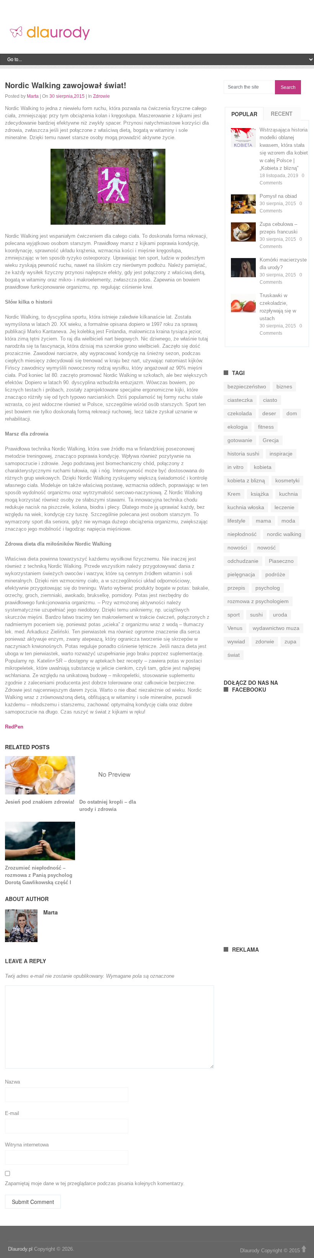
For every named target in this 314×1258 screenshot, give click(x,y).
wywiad (236, 641)
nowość (266, 547)
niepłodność (242, 534)
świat (233, 655)
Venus (234, 628)
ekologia (237, 427)
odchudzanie (242, 561)
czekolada (239, 413)
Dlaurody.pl (20, 1249)
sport (233, 615)
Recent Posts (282, 120)
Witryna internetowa (27, 1145)
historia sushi (243, 454)
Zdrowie (101, 96)
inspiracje (281, 454)
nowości (237, 547)
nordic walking (284, 534)
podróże (275, 574)
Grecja (271, 440)
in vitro (235, 467)
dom (291, 413)
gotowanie (239, 440)
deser (269, 413)
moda (288, 521)
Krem (233, 494)
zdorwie (264, 641)
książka (260, 494)
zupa (290, 641)
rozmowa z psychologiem (258, 601)
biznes (284, 386)
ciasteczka (240, 400)
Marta (33, 96)
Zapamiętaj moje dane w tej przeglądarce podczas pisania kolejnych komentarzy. (95, 1183)
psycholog (267, 588)
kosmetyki (287, 480)
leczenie (284, 507)
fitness (266, 427)
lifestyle (236, 521)
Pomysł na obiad (278, 196)
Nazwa (12, 1082)
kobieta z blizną (246, 480)
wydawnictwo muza (276, 628)
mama (263, 521)
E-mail (12, 1113)
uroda (280, 615)
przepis (236, 588)
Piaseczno (281, 561)
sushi (256, 615)
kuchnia (288, 494)
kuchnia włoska (245, 507)
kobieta (262, 467)
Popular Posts (244, 120)
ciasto (270, 400)
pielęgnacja (241, 574)
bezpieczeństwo (246, 386)
